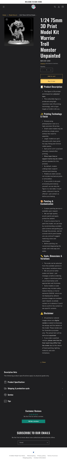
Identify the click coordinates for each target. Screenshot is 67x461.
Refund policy (31, 455)
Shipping (42, 63)
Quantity (42, 66)
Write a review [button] (33, 421)
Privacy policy (41, 455)
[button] (4, 7)
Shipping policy (27, 458)
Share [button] (44, 362)
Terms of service (53, 455)
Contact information (40, 458)
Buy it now (51, 81)
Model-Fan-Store (19, 455)
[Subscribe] (47, 443)
